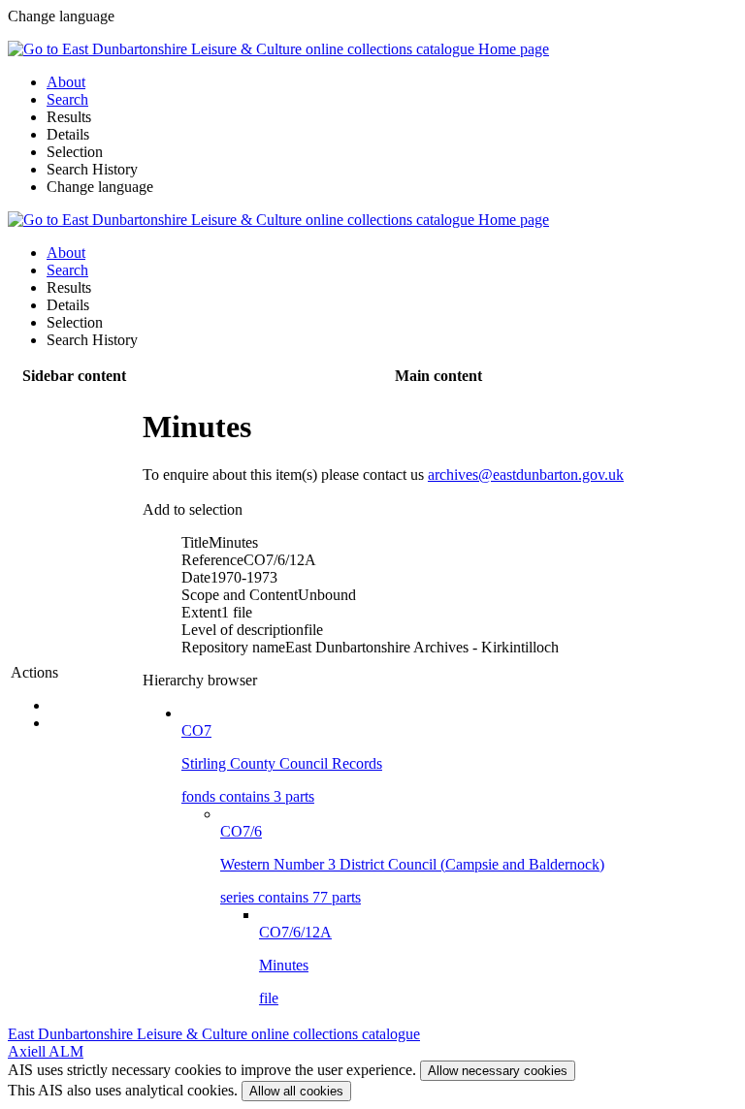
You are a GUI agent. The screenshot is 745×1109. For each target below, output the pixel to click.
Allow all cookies (296, 1091)
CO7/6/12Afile (295, 965)
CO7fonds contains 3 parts (281, 763)
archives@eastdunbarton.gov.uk (526, 474)
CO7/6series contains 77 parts (412, 864)
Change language (100, 186)
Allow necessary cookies (497, 1070)
